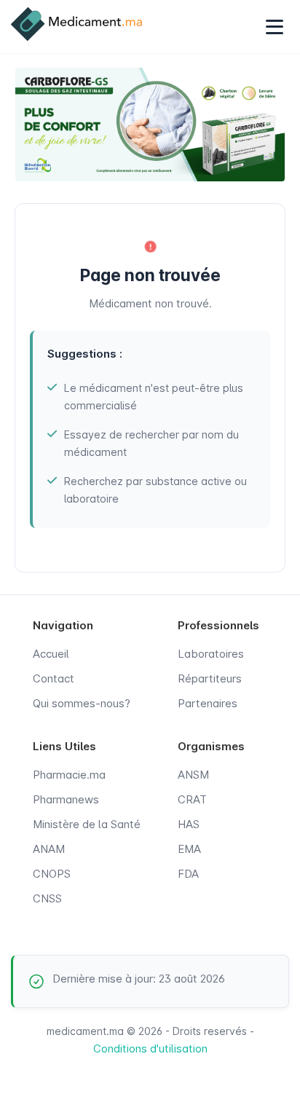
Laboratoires (211, 654)
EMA (189, 849)
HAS (189, 824)
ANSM (193, 775)
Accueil (51, 654)
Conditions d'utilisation (150, 1048)
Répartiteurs (210, 678)
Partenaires (207, 703)
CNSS (47, 898)
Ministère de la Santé (87, 824)
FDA (188, 874)
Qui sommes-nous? (81, 703)
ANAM (49, 849)
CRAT (192, 799)
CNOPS (52, 874)
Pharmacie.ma (69, 775)
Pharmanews (66, 799)
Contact (53, 678)
